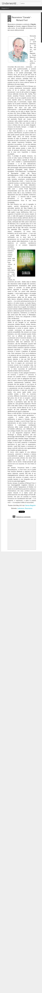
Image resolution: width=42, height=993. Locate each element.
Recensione (28, 508)
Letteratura (20, 508)
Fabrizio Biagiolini (30, 505)
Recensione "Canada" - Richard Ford (22, 19)
